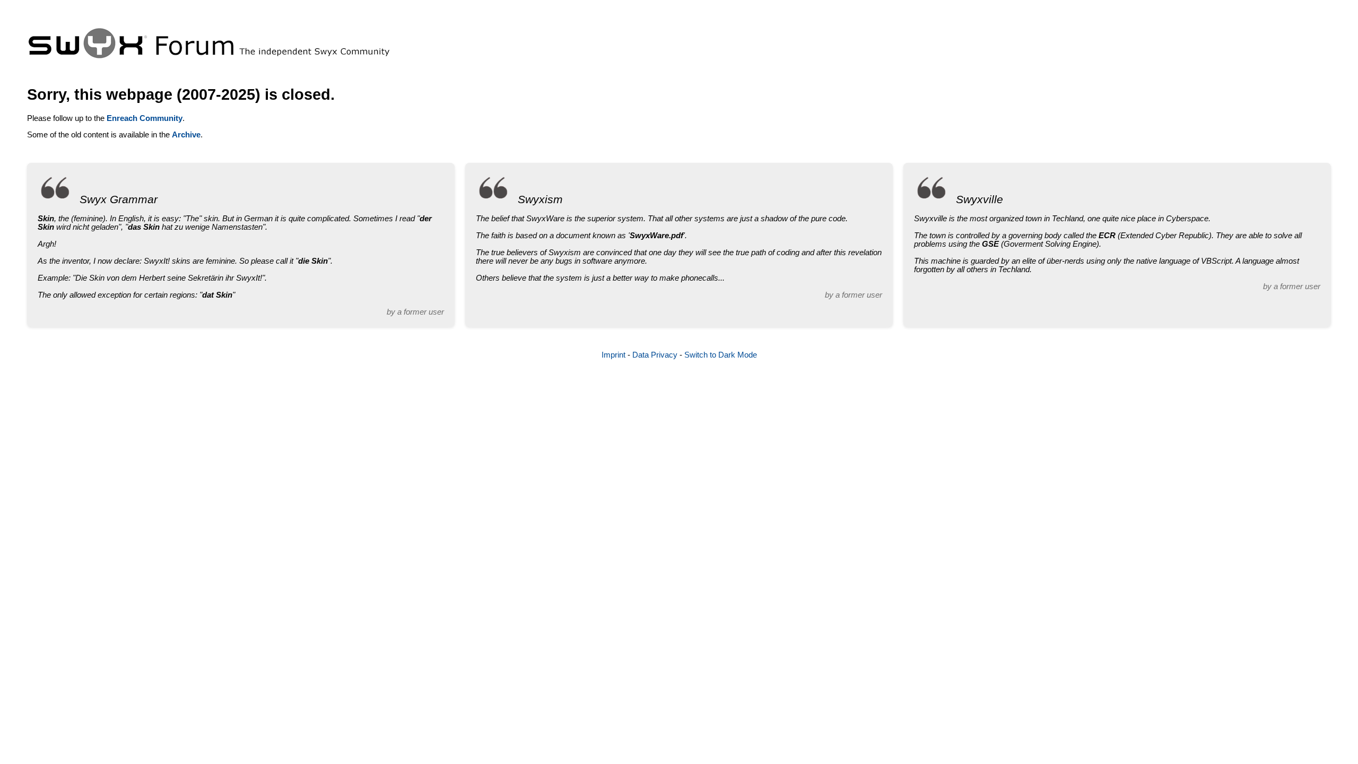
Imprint (613, 355)
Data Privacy (654, 355)
